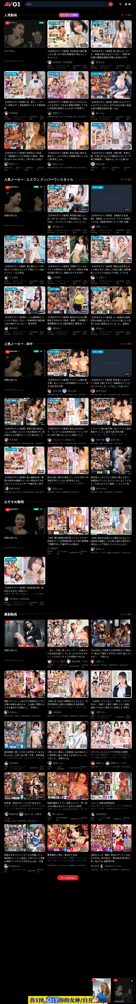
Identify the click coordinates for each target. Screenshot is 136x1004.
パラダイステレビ (62, 666)
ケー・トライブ (105, 767)
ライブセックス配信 (69, 15)
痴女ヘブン (19, 169)
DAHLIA (104, 665)
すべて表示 (126, 15)
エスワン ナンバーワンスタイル (63, 67)
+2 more (118, 866)
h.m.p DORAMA (60, 768)
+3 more (123, 763)
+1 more (84, 661)
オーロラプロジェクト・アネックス (104, 717)
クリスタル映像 (62, 552)
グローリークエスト (18, 871)
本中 (61, 117)
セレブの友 (61, 865)
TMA (14, 821)
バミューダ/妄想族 (105, 819)
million (16, 716)
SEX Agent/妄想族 (62, 819)
